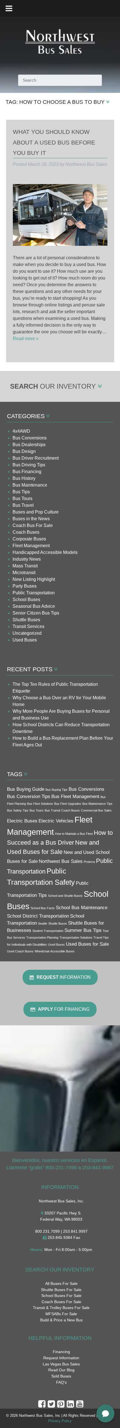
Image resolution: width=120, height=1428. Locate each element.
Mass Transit (25, 565)
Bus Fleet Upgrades (67, 803)
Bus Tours (22, 498)
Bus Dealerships (29, 444)
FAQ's (61, 1382)
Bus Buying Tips (56, 789)
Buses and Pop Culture (36, 512)
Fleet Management (31, 545)
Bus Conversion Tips (28, 796)
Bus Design (24, 451)
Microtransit (24, 572)
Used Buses (25, 640)
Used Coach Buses (20, 951)
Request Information (61, 1358)
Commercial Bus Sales (96, 810)
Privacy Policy (60, 1421)
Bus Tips (21, 491)
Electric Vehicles (56, 821)
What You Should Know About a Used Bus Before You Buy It (54, 142)
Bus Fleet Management (75, 796)
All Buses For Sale (61, 1283)
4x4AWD (21, 431)
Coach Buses (26, 532)
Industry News (27, 559)
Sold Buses (61, 1376)
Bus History (24, 478)
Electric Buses (22, 821)
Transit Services (28, 626)
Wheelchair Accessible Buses (55, 951)
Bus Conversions (30, 437)
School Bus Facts (43, 908)
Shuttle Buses (26, 619)
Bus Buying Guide (25, 789)
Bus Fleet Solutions (40, 803)
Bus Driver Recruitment (36, 458)
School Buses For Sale (61, 1295)
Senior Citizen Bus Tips (36, 613)
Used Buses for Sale (87, 944)
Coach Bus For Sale (33, 525)
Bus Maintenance (30, 485)
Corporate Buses (29, 539)
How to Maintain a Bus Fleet (74, 833)
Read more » (26, 338)
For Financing (64, 1009)
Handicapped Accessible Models (45, 552)
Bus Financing (27, 471)
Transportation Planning (42, 937)
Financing (61, 1351)
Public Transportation (34, 592)
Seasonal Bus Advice (34, 606)
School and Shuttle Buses (65, 895)
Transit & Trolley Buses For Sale (61, 1307)
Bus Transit (52, 810)
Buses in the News (31, 518)
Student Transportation (47, 930)
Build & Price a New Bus (61, 1320)
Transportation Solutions (75, 937)
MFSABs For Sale (61, 1314)
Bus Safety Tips (17, 810)
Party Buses (25, 586)
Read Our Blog (61, 1370)
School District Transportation (38, 916)
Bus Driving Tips (29, 464)
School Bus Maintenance (81, 907)
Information (64, 977)
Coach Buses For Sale (61, 1301)
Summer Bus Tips (83, 930)
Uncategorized (27, 633)
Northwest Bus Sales (61, 861)
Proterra (89, 861)
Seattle (42, 923)
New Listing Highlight (34, 579)
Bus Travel (23, 505)
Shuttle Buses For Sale (61, 1289)
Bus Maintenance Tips (97, 803)
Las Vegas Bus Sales (61, 1364)
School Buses (26, 599)
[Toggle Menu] (9, 8)
